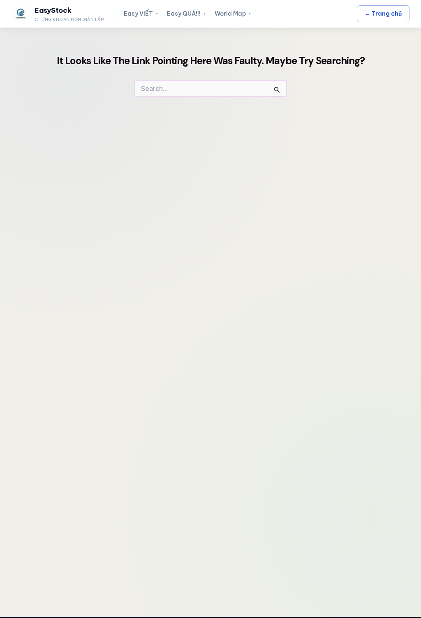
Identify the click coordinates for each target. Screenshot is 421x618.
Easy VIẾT (141, 13)
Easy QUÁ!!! (186, 13)
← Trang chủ (383, 13)
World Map (233, 13)
